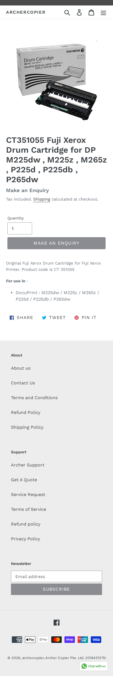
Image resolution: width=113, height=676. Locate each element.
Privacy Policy (25, 538)
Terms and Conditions (34, 397)
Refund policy (25, 524)
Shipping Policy (27, 427)
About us (20, 368)
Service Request (28, 494)
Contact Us (23, 382)
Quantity (15, 218)
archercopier (26, 12)
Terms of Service (28, 509)
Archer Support (27, 465)
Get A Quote (24, 479)
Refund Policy (25, 412)
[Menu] (103, 12)
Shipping (41, 199)
